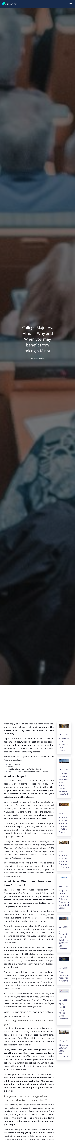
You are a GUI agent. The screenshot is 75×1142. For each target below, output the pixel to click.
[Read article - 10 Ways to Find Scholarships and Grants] (64, 726)
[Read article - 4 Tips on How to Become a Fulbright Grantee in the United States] (64, 877)
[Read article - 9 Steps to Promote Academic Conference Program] (64, 842)
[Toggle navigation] (70, 4)
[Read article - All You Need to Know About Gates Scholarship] (64, 991)
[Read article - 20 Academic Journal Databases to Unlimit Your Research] (64, 918)
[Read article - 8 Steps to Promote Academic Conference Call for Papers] (64, 804)
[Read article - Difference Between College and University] (64, 1032)
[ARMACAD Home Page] (9, 3)
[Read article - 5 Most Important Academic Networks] (64, 959)
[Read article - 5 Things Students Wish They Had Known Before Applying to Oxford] (64, 761)
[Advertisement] (37, 703)
